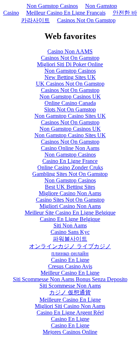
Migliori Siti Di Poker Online (70, 64)
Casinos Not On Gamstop (86, 20)
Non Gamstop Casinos (52, 6)
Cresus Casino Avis (70, 266)
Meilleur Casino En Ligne (70, 273)
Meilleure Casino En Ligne (70, 300)
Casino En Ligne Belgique (70, 219)
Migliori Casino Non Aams (70, 206)
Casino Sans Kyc (70, 232)
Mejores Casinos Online (70, 332)
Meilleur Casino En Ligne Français (66, 13)
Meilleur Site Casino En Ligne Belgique (70, 213)
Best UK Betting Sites (70, 187)
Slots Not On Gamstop (70, 109)
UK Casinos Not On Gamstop (70, 84)
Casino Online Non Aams (70, 148)
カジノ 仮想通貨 (70, 292)
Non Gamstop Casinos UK (70, 96)
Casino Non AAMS (70, 51)
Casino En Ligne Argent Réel (70, 312)
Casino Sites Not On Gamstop (70, 200)
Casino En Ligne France (70, 161)
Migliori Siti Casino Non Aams (70, 306)
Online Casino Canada (70, 103)
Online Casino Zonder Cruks (70, 167)
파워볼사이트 (70, 239)
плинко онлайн (70, 253)
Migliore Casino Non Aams (70, 193)
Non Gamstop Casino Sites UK (70, 116)
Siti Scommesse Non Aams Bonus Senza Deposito (70, 279)
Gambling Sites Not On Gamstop (70, 174)
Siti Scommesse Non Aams (70, 286)
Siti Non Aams (70, 225)
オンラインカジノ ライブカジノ (70, 246)
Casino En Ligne (70, 260)
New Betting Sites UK (70, 77)
